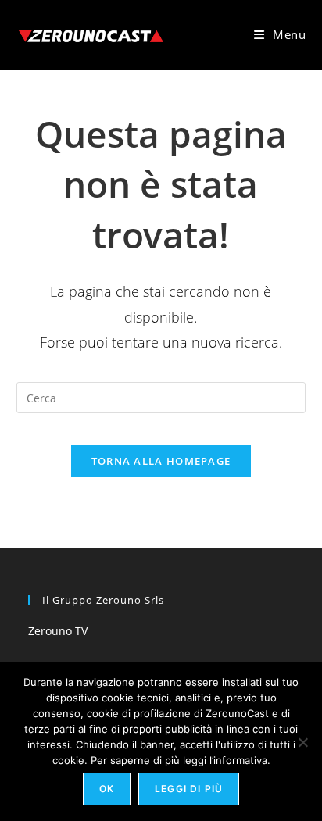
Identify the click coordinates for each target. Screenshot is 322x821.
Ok (106, 788)
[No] (302, 742)
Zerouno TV (58, 630)
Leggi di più (189, 788)
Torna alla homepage (161, 461)
